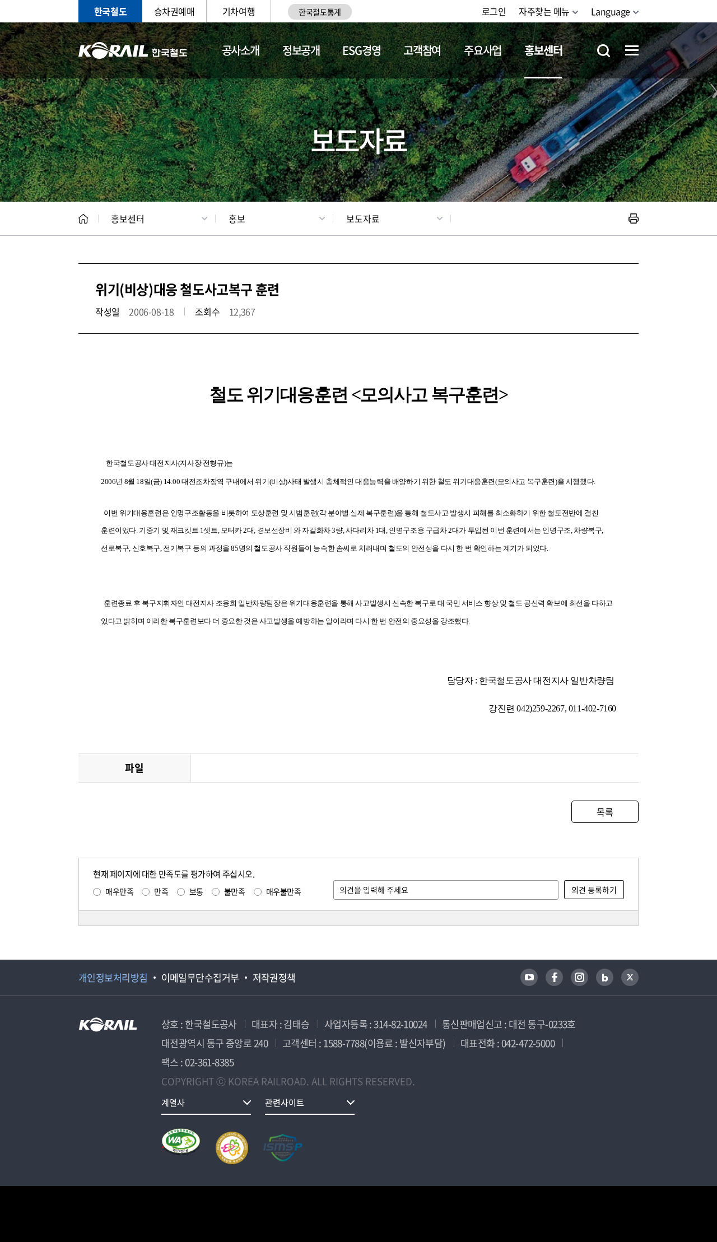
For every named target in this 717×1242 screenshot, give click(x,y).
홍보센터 (543, 50)
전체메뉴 (632, 50)
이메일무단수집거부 (200, 977)
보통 (196, 891)
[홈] (83, 219)
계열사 (173, 1102)
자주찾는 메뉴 (544, 11)
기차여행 (238, 11)
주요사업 (482, 50)
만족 (161, 891)
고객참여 (422, 50)
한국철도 (110, 11)
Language (610, 11)
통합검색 (603, 50)
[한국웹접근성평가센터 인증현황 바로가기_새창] (181, 1147)
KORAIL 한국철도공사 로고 (133, 50)
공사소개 (240, 50)
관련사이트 (284, 1102)
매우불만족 (283, 891)
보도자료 (363, 218)
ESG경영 (361, 50)
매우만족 (119, 891)
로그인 (494, 11)
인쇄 (633, 218)
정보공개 (301, 50)
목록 (605, 811)
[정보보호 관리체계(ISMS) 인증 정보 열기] (282, 1147)
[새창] (529, 977)
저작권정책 (274, 977)
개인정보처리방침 (113, 977)
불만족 (234, 891)
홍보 (237, 218)
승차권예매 (174, 11)
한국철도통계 (320, 11)
